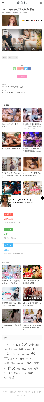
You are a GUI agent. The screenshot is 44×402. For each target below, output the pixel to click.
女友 (17, 354)
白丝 (5, 369)
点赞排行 (27, 392)
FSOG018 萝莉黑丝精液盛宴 (12, 86)
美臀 (35, 368)
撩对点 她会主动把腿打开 (11, 148)
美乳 (24, 368)
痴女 (36, 363)
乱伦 (24, 344)
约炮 (18, 368)
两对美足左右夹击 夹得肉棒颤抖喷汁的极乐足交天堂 (32, 150)
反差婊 (27, 349)
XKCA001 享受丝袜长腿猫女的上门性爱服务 (11, 304)
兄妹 (5, 349)
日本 (13, 363)
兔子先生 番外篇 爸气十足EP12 (13, 92)
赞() (22, 76)
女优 (13, 354)
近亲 (25, 373)
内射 (11, 349)
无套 (6, 363)
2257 (33, 392)
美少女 (30, 369)
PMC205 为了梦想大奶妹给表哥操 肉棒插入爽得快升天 (32, 327)
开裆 (12, 358)
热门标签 (6, 392)
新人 (31, 359)
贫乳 (16, 373)
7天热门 (20, 392)
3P (4, 345)
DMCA (39, 392)
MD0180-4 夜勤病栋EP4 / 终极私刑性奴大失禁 (11, 198)
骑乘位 (32, 372)
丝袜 (18, 344)
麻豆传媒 (15, 12)
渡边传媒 (9, 12)
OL (14, 345)
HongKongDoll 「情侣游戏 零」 (11, 326)
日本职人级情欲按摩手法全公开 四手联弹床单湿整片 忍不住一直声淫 (32, 126)
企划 (37, 344)
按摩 (10, 57)
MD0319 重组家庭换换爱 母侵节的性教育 (32, 304)
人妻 (31, 344)
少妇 (34, 354)
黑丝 (11, 377)
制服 (21, 349)
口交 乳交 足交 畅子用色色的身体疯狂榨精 (32, 174)
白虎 (11, 367)
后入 (7, 354)
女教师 (23, 354)
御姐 (22, 358)
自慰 (5, 373)
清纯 (18, 363)
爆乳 (29, 363)
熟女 (23, 363)
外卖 (4, 57)
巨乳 (6, 358)
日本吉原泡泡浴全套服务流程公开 (11, 125)
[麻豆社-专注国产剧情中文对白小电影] (22, 3)
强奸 (17, 359)
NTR (9, 344)
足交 (20, 373)
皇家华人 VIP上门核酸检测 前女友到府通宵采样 (11, 281)
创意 (15, 349)
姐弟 (27, 354)
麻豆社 (24, 396)
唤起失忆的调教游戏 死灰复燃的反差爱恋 (32, 198)
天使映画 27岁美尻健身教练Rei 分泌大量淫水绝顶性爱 (11, 175)
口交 (34, 349)
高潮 (5, 377)
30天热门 (13, 392)
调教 (15, 57)
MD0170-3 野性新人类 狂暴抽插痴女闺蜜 (32, 281)
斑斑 (27, 359)
